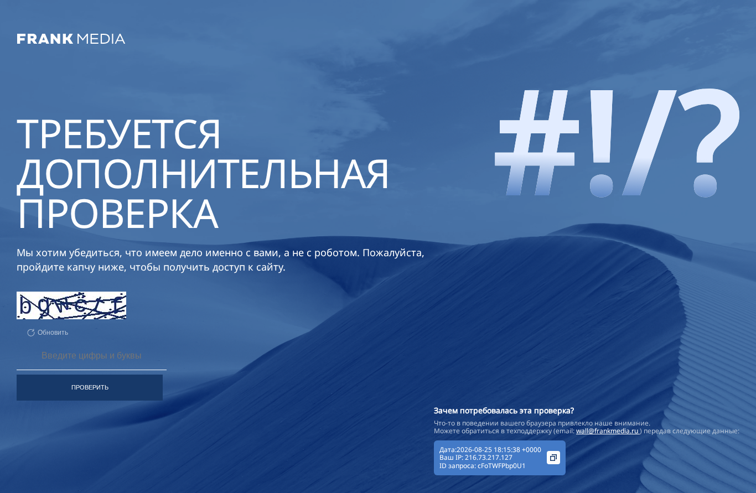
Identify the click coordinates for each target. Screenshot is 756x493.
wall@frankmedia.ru (608, 430)
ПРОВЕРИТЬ (89, 387)
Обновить (53, 332)
